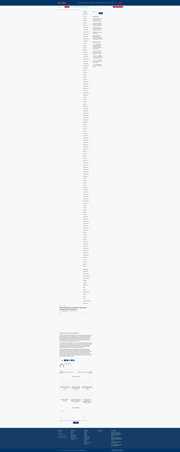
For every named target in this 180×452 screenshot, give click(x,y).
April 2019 (85, 212)
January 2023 (85, 110)
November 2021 (85, 142)
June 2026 (85, 18)
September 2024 (86, 65)
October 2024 (85, 63)
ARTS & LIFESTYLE (107, 2)
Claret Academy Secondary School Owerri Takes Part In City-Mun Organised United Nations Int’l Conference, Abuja (97, 46)
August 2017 (85, 257)
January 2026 (85, 29)
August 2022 (85, 122)
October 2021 (85, 144)
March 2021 (85, 160)
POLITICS (87, 2)
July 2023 (84, 97)
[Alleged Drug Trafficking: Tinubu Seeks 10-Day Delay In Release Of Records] (87, 382)
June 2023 (85, 99)
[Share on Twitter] (69, 360)
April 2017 (85, 266)
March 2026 (85, 25)
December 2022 (85, 113)
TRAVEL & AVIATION (86, 300)
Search (94, 11)
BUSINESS (84, 2)
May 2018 (84, 237)
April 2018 (85, 239)
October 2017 (85, 252)
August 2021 (85, 149)
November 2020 (85, 169)
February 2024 (85, 81)
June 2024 (85, 72)
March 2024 (85, 79)
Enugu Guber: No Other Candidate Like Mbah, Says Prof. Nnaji (97, 52)
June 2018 (85, 234)
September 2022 (86, 119)
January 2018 (85, 246)
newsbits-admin (65, 311)
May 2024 (84, 74)
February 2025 (85, 54)
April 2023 (85, 104)
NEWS (81, 2)
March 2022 (85, 133)
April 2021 (85, 158)
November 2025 (85, 34)
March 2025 (85, 52)
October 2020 (85, 171)
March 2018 (85, 241)
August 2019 (85, 203)
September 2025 (86, 38)
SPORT (115, 2)
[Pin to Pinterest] (72, 360)
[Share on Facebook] (67, 360)
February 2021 (85, 162)
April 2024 (85, 77)
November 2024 (85, 61)
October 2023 (85, 90)
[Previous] (70, 7)
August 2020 (85, 176)
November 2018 (85, 223)
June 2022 (85, 126)
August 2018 (85, 230)
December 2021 (85, 140)
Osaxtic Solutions (83, 450)
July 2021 (84, 151)
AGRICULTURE (92, 2)
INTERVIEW (102, 2)
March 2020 (85, 187)
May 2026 (84, 20)
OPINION (112, 2)
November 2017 (85, 250)
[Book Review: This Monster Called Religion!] (65, 394)
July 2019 (84, 205)
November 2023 (85, 88)
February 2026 (85, 27)
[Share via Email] (74, 360)
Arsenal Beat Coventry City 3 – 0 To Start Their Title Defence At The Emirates (97, 19)
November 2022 (85, 115)
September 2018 (86, 228)
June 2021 (85, 153)
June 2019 (85, 207)
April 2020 (85, 185)
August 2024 (85, 68)
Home (78, 2)
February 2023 (85, 108)
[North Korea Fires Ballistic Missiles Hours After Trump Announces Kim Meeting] (76, 382)
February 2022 (85, 135)
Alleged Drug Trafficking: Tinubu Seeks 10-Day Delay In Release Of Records (87, 387)
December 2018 (85, 221)
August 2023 (85, 95)
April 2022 (85, 131)
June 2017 (85, 261)
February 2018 (85, 243)
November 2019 (85, 196)
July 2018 (84, 232)
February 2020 (85, 189)
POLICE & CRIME (86, 291)
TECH (84, 298)
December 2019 (85, 194)
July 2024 (84, 70)
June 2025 (85, 45)
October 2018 (85, 225)
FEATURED (85, 282)
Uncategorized (85, 303)
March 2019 (85, 214)
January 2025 (85, 56)
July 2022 (84, 124)
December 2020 (85, 167)
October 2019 (85, 198)
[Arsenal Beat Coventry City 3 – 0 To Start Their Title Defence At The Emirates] (65, 382)
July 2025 (84, 43)
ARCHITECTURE (97, 2)
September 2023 (86, 92)
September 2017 (86, 255)
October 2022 (85, 117)
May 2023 (84, 101)
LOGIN (120, 2)
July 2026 (84, 16)
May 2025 (84, 47)
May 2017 (84, 264)
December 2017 (85, 248)
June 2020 (85, 180)
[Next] (71, 7)
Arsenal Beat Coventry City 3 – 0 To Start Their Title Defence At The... (65, 387)
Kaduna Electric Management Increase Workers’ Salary (97, 61)
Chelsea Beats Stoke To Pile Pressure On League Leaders (97, 65)
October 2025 (85, 36)
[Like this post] (65, 360)
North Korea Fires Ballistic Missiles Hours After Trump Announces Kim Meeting (76, 387)
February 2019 (85, 216)
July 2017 (84, 259)
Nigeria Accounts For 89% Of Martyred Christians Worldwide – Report (97, 56)
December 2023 (85, 86)
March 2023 (85, 106)
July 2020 (84, 178)
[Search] (122, 2)
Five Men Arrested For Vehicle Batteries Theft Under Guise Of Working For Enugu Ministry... (76, 400)
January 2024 (85, 83)
